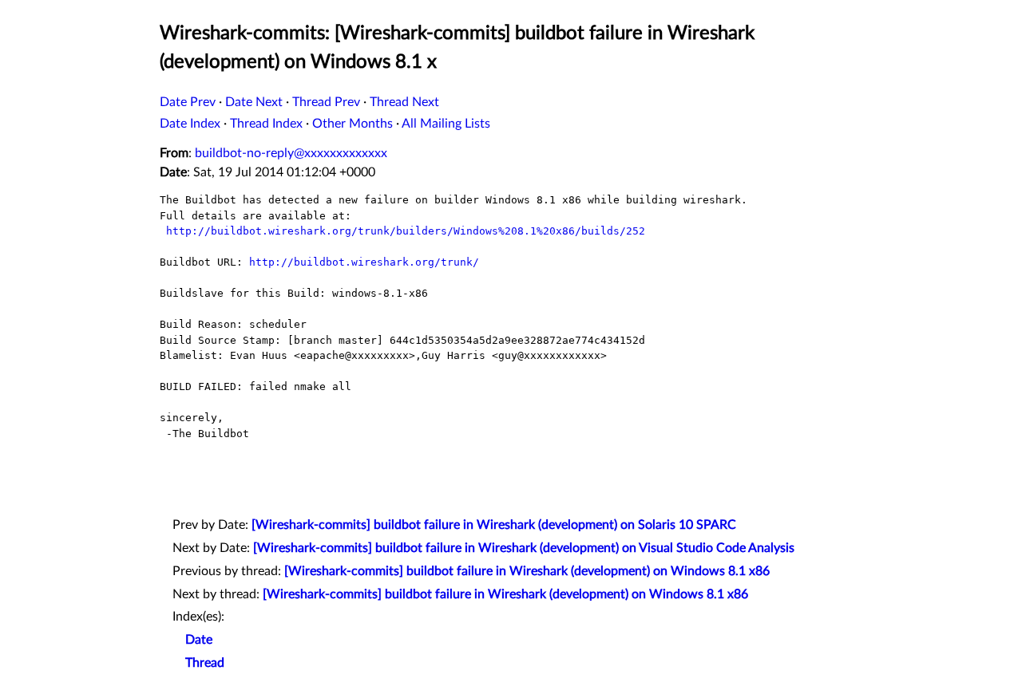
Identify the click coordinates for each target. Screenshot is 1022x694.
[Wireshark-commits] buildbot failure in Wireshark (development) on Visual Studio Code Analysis (523, 548)
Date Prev (188, 102)
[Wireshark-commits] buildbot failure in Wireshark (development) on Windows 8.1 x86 (527, 571)
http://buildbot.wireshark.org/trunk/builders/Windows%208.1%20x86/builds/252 (405, 231)
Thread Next (404, 102)
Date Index (190, 123)
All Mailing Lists (446, 123)
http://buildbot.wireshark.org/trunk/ (364, 262)
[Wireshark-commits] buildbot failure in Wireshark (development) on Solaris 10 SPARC (494, 525)
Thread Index (266, 123)
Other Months (352, 123)
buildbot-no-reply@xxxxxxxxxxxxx (291, 153)
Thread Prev (326, 102)
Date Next (254, 102)
